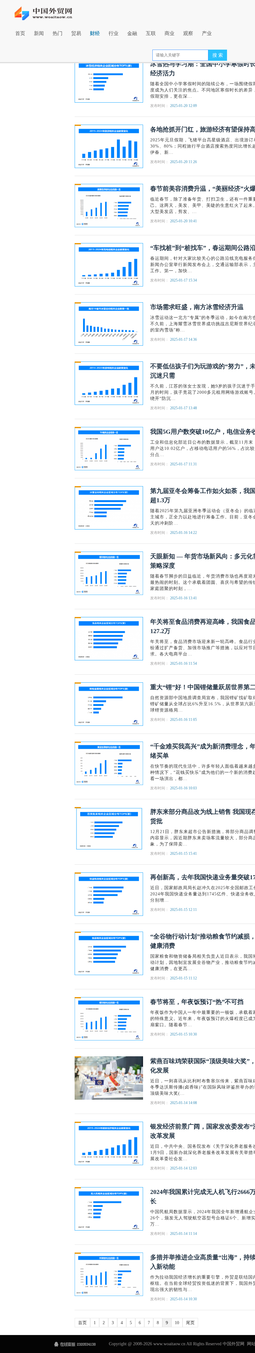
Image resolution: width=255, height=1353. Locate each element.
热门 (58, 33)
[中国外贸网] (47, 10)
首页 (20, 33)
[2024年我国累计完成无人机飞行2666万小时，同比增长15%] (109, 1208)
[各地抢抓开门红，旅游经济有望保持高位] (109, 146)
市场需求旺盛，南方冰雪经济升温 (196, 307)
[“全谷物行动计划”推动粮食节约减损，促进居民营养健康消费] (109, 953)
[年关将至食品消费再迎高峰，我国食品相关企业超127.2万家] (109, 638)
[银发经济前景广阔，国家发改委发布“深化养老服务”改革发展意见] (109, 1143)
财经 (95, 33)
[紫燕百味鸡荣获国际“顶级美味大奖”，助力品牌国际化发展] (109, 1077)
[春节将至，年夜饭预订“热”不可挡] (109, 1018)
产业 (207, 33)
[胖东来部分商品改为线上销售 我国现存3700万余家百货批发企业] (109, 828)
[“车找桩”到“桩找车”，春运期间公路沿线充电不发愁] (109, 264)
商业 (169, 33)
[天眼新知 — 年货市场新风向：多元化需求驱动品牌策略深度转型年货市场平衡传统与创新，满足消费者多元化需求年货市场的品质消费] (109, 572)
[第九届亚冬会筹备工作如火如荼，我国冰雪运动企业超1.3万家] (109, 507)
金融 (132, 33)
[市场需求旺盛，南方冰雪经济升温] (109, 323)
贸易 (76, 33)
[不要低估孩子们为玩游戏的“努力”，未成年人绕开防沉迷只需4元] (109, 382)
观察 (188, 33)
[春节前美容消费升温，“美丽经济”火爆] (109, 205)
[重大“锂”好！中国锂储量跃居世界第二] (109, 703)
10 (177, 1322)
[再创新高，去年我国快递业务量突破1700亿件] (109, 893)
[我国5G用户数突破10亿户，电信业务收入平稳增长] (109, 448)
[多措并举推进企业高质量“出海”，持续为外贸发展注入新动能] (109, 1273)
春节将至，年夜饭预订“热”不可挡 (196, 1001)
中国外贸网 (233, 1344)
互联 (151, 33)
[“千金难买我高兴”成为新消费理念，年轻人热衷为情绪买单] (109, 763)
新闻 (39, 33)
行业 (113, 33)
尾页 (190, 1322)
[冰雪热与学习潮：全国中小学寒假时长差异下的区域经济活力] (109, 80)
